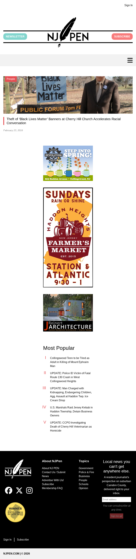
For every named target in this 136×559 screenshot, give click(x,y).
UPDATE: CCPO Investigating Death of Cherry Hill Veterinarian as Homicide (71, 426)
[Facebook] (8, 493)
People (83, 480)
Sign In (128, 5)
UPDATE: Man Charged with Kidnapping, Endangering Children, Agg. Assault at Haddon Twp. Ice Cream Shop (71, 394)
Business (84, 476)
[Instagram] (29, 493)
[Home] (19, 473)
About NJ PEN (50, 468)
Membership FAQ (52, 488)
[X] (19, 493)
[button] (68, 32)
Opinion (83, 488)
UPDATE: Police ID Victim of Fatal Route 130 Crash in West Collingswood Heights (70, 377)
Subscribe (122, 36)
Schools (83, 484)
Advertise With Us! (53, 480)
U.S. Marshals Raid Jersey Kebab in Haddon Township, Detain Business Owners (71, 411)
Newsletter (15, 36)
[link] (68, 163)
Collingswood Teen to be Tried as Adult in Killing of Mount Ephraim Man (69, 362)
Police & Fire (86, 472)
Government (86, 468)
